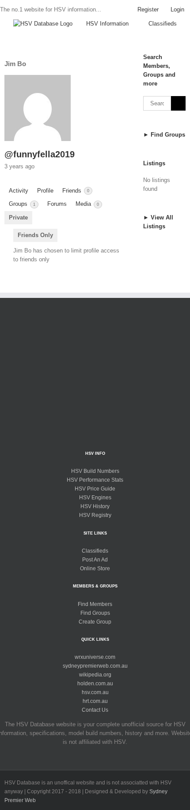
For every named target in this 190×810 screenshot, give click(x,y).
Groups (22, 204)
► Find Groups (164, 134)
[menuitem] (148, 9)
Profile (45, 190)
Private (18, 217)
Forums (57, 204)
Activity (18, 190)
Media (87, 204)
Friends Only (35, 235)
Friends (75, 190)
